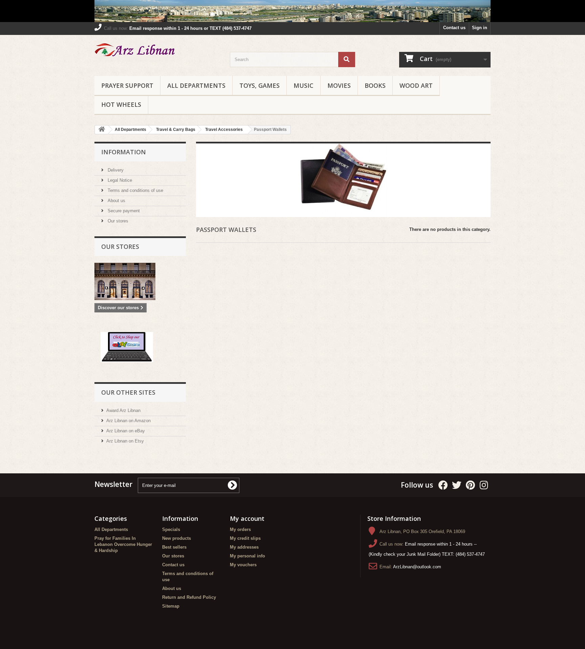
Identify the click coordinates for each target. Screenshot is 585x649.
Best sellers (174, 547)
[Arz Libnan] (157, 51)
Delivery (115, 170)
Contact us (454, 27)
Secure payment (123, 210)
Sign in (479, 27)
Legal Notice (119, 180)
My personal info (247, 555)
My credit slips (245, 538)
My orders (240, 529)
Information (123, 152)
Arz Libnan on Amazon (128, 420)
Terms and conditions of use (134, 190)
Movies (339, 85)
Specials (171, 529)
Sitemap (170, 606)
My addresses (244, 547)
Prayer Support (127, 85)
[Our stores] (140, 281)
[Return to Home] (101, 129)
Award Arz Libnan (123, 410)
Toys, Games (259, 85)
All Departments (196, 85)
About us (115, 200)
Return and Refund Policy (189, 597)
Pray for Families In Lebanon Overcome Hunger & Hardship (123, 544)
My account (247, 518)
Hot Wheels (121, 104)
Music (303, 85)
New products (176, 538)
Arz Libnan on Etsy (125, 441)
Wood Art (416, 85)
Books (375, 85)
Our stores (117, 220)
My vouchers (243, 564)
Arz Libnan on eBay (125, 430)
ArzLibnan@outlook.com (417, 566)
